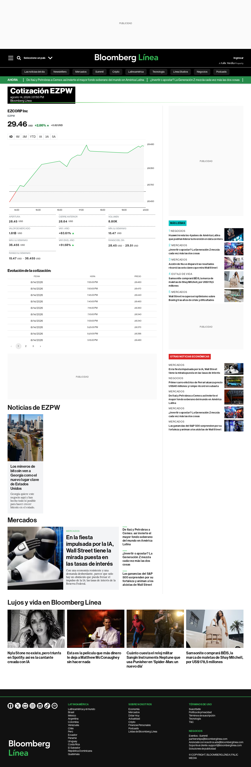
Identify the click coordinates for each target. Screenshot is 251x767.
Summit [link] (99, 71)
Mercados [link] (81, 71)
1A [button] (40, 136)
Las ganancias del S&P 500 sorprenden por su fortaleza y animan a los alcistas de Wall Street (138, 579)
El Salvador (74, 747)
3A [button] (47, 136)
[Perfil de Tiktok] (47, 706)
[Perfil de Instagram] (32, 706)
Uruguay (72, 741)
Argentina (73, 718)
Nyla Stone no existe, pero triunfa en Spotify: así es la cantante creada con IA (34, 657)
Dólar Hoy (133, 715)
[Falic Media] (221, 63)
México (72, 715)
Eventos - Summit (198, 735)
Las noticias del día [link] (34, 71)
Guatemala (74, 754)
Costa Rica (74, 744)
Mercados (22, 520)
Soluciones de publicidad (202, 748)
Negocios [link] (202, 71)
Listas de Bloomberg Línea (142, 731)
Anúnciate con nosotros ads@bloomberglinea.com (216, 742)
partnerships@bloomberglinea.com (208, 738)
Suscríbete (195, 709)
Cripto (131, 721)
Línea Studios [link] (180, 71)
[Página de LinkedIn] (40, 706)
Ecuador (72, 734)
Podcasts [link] (221, 71)
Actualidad (134, 718)
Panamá (72, 737)
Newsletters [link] (60, 71)
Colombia (73, 721)
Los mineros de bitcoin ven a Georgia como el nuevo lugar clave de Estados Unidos (24, 477)
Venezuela (73, 725)
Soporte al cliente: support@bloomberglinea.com (215, 745)
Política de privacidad (200, 712)
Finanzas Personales (139, 725)
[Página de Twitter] (18, 706)
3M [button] (25, 136)
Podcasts (133, 728)
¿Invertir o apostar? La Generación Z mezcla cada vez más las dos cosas (183, 80)
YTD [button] (33, 136)
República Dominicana (80, 750)
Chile (70, 728)
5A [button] (53, 136)
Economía (133, 709)
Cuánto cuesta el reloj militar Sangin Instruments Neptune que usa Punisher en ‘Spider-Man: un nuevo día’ (153, 659)
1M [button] (17, 136)
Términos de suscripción (202, 715)
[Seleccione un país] (50, 58)
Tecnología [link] (158, 71)
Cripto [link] (115, 71)
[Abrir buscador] (19, 58)
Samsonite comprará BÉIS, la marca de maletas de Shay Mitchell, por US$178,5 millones (191, 282)
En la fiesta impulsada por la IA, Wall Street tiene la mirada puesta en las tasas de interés (90, 550)
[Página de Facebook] (10, 706)
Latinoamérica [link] (136, 71)
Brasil (71, 712)
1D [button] (10, 136)
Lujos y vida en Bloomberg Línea (54, 602)
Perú (70, 731)
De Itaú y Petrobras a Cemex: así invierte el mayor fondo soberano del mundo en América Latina (73, 80)
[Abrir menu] (11, 58)
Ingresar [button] (238, 58)
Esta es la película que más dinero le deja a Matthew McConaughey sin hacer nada (94, 657)
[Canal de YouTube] (25, 706)
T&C (191, 721)
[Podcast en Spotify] (55, 706)
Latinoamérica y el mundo (81, 709)
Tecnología (195, 718)
